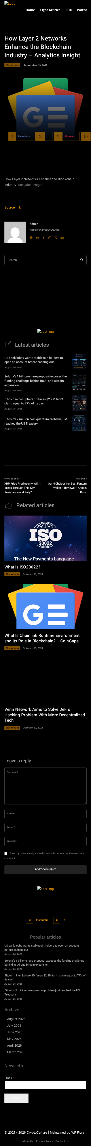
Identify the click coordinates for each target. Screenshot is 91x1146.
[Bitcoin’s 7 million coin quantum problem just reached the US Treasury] (79, 423)
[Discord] (37, 236)
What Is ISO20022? (22, 567)
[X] (55, 236)
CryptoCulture (37, 1132)
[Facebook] (43, 236)
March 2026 (16, 1052)
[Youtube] (62, 236)
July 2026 (14, 1025)
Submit (16, 1098)
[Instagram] (49, 236)
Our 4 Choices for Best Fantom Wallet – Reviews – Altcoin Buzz (67, 487)
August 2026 (16, 1019)
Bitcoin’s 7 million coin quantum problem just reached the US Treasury (35, 421)
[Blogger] (31, 236)
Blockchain (12, 65)
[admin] (15, 232)
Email (9, 1078)
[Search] (82, 260)
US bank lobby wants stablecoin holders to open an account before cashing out (33, 360)
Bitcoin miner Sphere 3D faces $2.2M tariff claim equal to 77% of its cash (33, 401)
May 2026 (14, 1039)
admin (34, 224)
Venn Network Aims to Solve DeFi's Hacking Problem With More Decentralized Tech (44, 714)
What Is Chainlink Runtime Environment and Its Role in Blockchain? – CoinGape (42, 638)
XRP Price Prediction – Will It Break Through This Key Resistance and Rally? (22, 487)
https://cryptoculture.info (44, 230)
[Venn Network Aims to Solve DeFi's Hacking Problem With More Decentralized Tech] (45, 680)
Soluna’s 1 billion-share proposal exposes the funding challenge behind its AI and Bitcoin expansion (35, 380)
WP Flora (77, 1132)
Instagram (42, 920)
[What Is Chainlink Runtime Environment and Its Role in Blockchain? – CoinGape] (45, 606)
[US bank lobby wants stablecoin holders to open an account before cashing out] (79, 361)
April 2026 (14, 1045)
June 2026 (15, 1032)
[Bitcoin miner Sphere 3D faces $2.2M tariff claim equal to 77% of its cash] (79, 403)
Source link (12, 207)
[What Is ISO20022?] (45, 538)
